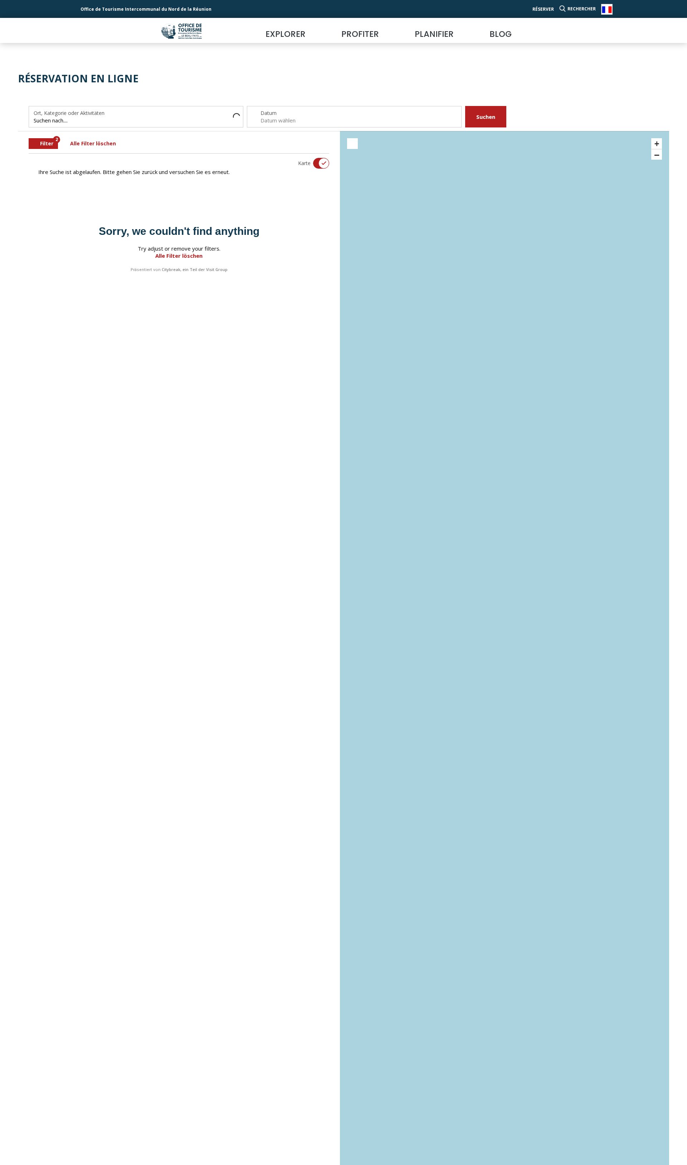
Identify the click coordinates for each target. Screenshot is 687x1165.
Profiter (360, 34)
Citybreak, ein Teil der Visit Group (195, 269)
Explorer (285, 34)
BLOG (500, 34)
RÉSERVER (543, 9)
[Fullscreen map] (352, 143)
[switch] (316, 163)
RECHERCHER (581, 9)
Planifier (434, 34)
